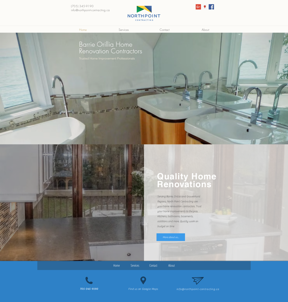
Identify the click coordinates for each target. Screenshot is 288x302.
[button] (72, 265)
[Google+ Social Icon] (198, 7)
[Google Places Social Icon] (205, 7)
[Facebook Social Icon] (211, 7)
